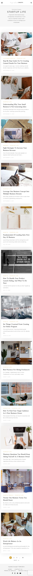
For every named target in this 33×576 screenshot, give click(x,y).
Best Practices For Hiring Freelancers (16, 369)
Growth (5, 145)
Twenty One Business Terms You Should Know (15, 499)
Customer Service (9, 58)
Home (10, 569)
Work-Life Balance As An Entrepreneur (12, 542)
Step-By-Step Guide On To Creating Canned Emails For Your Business (16, 62)
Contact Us (18, 569)
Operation (6, 408)
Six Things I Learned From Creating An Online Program (16, 325)
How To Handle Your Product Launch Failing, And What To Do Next (15, 281)
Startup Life (21, 58)
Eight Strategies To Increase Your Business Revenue (15, 149)
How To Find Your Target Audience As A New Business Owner (16, 412)
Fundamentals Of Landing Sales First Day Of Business (16, 236)
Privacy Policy (24, 570)
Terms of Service (10, 570)
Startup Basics (8, 495)
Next (15, 560)
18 (22, 557)
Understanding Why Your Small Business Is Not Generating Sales (14, 105)
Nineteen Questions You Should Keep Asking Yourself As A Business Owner (16, 455)
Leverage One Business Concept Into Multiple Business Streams (16, 192)
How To (5, 232)
